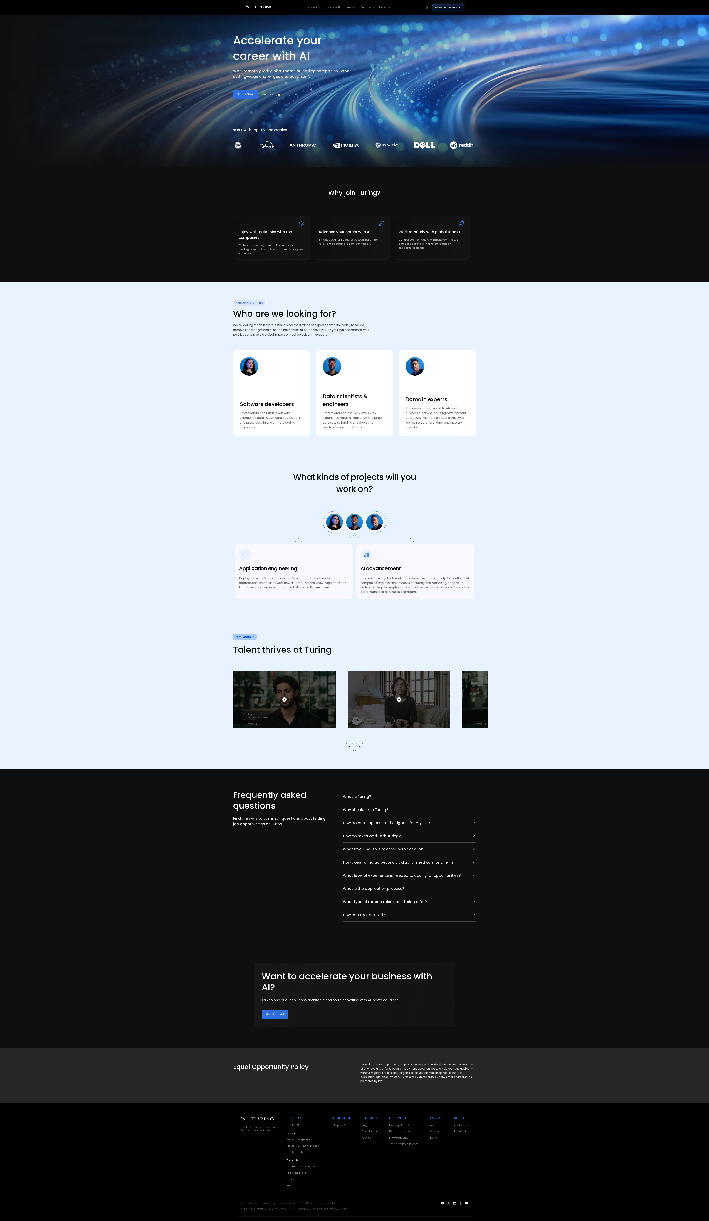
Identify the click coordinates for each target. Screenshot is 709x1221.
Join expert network (446, 7)
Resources (365, 7)
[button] (278, 699)
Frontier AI (312, 7)
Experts (383, 7)
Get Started (275, 1014)
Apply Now (245, 94)
